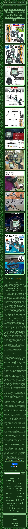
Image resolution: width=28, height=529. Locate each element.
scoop (8, 500)
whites (12, 500)
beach (22, 484)
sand (17, 484)
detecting (9, 480)
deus (7, 497)
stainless (9, 486)
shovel (14, 497)
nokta (12, 478)
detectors (13, 511)
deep (21, 488)
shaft (10, 497)
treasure (17, 505)
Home (14, 517)
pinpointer (9, 491)
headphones (17, 486)
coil (21, 502)
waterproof (12, 503)
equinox (20, 509)
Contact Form (14, 521)
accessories (18, 490)
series (17, 488)
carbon (15, 493)
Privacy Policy (14, 523)
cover (18, 511)
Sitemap (15, 519)
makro (18, 478)
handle (12, 505)
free (14, 488)
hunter (9, 488)
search (21, 493)
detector (11, 508)
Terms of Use (14, 525)
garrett (9, 493)
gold (8, 483)
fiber (16, 481)
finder (12, 484)
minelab (20, 499)
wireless (21, 481)
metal (20, 496)
